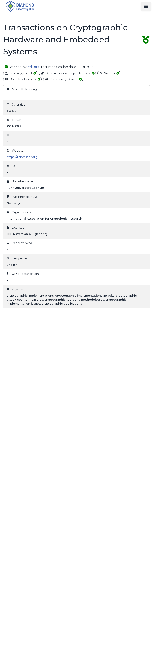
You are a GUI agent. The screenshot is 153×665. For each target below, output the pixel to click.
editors (33, 67)
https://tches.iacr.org (22, 157)
